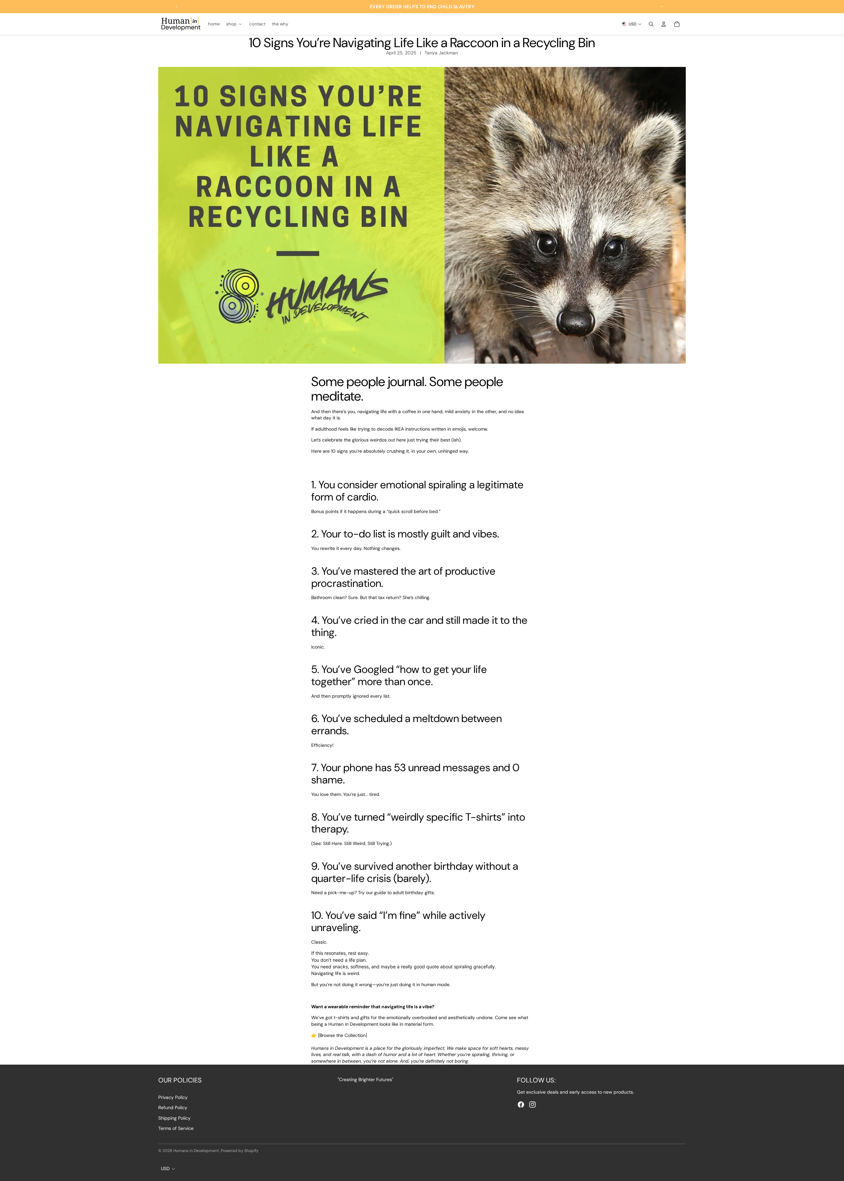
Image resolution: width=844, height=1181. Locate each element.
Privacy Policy (173, 1097)
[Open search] (651, 24)
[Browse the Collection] (342, 1035)
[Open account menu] (664, 24)
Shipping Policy (174, 1118)
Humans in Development (196, 1150)
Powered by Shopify (239, 1150)
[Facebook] (521, 1104)
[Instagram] (532, 1104)
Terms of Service (176, 1128)
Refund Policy (172, 1107)
